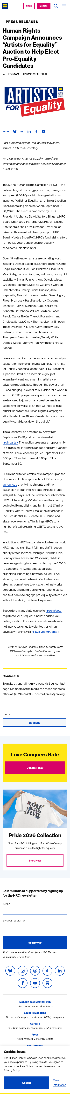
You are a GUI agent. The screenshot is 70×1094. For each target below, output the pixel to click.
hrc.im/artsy (10, 442)
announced (10, 484)
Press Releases (22, 22)
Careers (35, 1023)
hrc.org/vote (54, 610)
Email (12, 904)
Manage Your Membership (35, 1002)
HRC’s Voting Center (45, 632)
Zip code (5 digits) (20, 921)
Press (35, 1034)
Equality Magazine (35, 1012)
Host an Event (35, 1045)
